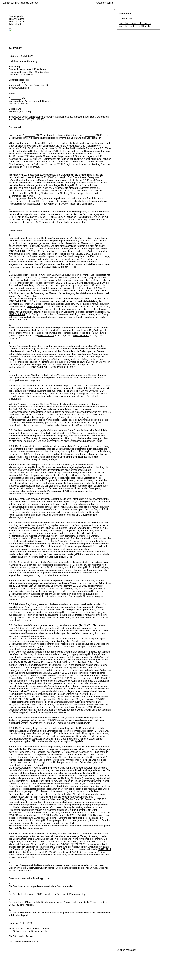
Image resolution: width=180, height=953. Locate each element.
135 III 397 (98, 290)
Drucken (34, 2)
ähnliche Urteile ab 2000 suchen (135, 26)
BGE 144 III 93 (39, 367)
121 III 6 (27, 852)
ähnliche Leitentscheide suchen (135, 23)
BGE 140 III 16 (63, 282)
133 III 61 (62, 367)
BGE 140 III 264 (17, 301)
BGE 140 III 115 (78, 290)
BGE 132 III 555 (81, 335)
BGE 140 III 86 (17, 251)
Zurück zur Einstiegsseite (16, 2)
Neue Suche (125, 18)
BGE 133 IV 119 (46, 335)
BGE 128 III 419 (55, 673)
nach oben (131, 950)
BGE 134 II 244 (60, 267)
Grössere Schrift (104, 2)
